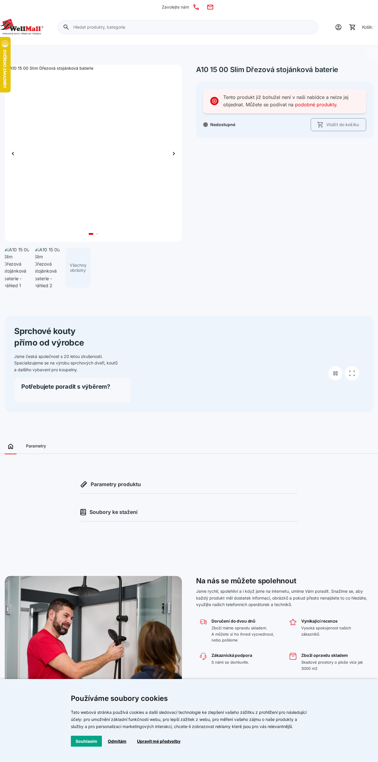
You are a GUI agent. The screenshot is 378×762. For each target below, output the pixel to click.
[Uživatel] (338, 27)
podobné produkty (315, 105)
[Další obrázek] (13, 153)
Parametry (36, 445)
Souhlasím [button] (86, 741)
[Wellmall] (21, 27)
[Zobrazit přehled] (10, 448)
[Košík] (352, 27)
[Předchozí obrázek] (173, 153)
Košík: (367, 27)
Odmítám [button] (117, 741)
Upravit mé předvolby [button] (158, 741)
